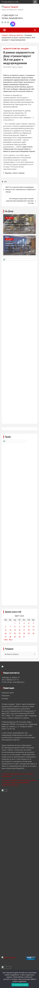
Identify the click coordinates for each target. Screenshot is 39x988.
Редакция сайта (8, 693)
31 (24, 637)
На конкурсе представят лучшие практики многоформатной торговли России (20, 201)
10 (24, 627)
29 (15, 637)
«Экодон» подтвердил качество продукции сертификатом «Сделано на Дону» (18, 224)
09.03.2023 (7, 67)
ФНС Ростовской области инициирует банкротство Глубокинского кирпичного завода (20, 189)
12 (33, 627)
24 (24, 633)
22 (15, 633)
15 (15, 630)
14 (10, 630)
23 (19, 633)
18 (29, 630)
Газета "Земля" (17, 67)
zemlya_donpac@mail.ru (12, 18)
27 (5, 637)
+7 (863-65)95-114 (10, 15)
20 (5, 633)
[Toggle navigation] (4, 30)
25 (29, 633)
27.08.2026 (9, 230)
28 (10, 637)
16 (19, 630)
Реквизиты (6, 696)
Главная (5, 35)
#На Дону (25, 49)
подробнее (15, 975)
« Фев (5, 640)
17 (24, 630)
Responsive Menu (35, 2)
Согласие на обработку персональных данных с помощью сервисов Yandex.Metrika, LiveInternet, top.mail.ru (19, 782)
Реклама (5, 699)
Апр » (11, 640)
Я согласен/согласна (20, 985)
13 (5, 630)
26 (33, 633)
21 (10, 633)
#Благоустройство (16, 35)
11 (29, 627)
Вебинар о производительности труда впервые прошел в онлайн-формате (18, 245)
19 (33, 630)
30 (19, 637)
